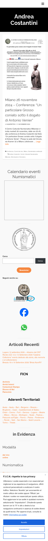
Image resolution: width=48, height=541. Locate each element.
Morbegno (23, 415)
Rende (6, 420)
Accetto (24, 522)
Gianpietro (11, 124)
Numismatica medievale (35, 151)
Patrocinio (7, 392)
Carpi (15, 409)
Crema (12, 412)
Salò (13, 420)
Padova (39, 415)
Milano (26, 151)
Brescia (33, 407)
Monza (14, 415)
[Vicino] (45, 474)
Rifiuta (24, 536)
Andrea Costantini (14, 154)
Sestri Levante (34, 420)
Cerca (5, 256)
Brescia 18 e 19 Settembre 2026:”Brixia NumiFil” (22, 362)
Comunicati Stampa (11, 387)
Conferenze (10, 151)
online (5, 457)
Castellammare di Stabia (29, 409)
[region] (24, 507)
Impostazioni (24, 529)
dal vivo (6, 455)
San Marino (21, 420)
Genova (26, 412)
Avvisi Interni (8, 384)
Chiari (5, 412)
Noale (31, 415)
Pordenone (39, 417)
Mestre (42, 412)
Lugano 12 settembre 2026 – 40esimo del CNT (22, 352)
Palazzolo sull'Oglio (10, 417)
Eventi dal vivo (18, 151)
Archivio (6, 381)
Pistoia (30, 417)
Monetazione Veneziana (18, 157)
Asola (11, 407)
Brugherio (6, 409)
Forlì (19, 412)
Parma (23, 417)
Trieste (12, 422)
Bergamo (24, 407)
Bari (17, 407)
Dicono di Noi (8, 389)
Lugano (34, 412)
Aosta (5, 407)
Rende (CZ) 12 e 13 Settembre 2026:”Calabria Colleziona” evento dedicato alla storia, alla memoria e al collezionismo (24, 357)
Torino (5, 422)
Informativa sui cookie (18, 514)
